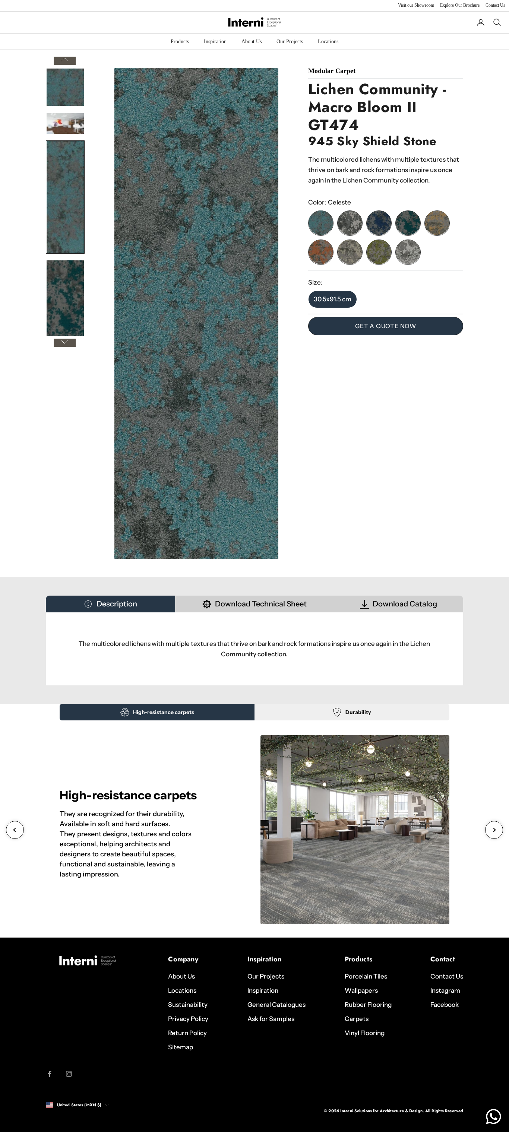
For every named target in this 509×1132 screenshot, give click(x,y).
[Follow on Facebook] (49, 1074)
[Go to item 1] (65, 87)
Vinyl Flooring (365, 1033)
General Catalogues (276, 1004)
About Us (251, 41)
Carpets (357, 1018)
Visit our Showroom (416, 5)
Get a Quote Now (385, 326)
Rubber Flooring (368, 1004)
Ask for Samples (270, 1018)
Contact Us (495, 5)
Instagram (445, 990)
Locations (328, 41)
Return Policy (187, 1033)
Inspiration (215, 41)
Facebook (444, 1004)
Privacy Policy (188, 1018)
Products (180, 41)
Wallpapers (361, 990)
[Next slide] (494, 830)
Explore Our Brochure (460, 5)
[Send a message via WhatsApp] (493, 1116)
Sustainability (188, 1004)
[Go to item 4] (65, 316)
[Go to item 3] (65, 197)
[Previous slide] (15, 830)
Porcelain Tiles (366, 976)
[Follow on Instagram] (69, 1074)
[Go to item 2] (65, 123)
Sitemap (180, 1047)
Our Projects (289, 41)
